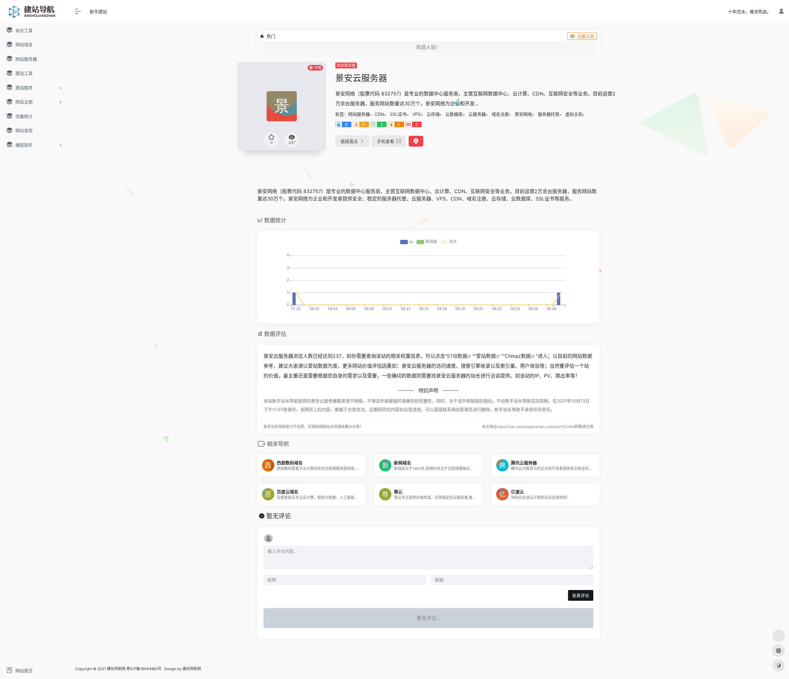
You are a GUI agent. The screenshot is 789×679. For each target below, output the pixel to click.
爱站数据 (486, 356)
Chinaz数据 (518, 356)
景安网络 (523, 114)
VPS (416, 114)
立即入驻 (585, 36)
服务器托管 (548, 114)
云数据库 (454, 114)
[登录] (781, 11)
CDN (379, 114)
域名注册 (500, 114)
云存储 (433, 114)
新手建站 (98, 11)
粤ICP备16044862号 (143, 668)
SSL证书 (398, 114)
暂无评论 (278, 516)
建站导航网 (192, 668)
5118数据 (457, 356)
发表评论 (580, 595)
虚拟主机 (574, 114)
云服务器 (477, 114)
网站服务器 (346, 65)
